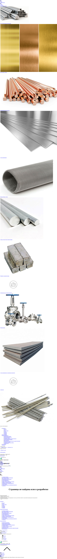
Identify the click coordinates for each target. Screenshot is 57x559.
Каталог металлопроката (4, 509)
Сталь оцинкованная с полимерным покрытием (9, 518)
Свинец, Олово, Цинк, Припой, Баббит (8, 481)
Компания (3, 428)
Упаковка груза (6, 443)
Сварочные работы (5, 525)
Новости (5, 429)
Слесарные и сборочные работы (9, 442)
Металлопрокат (4, 434)
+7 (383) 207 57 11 (10, 447)
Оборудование (6, 430)
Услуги (4, 537)
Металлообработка (5, 435)
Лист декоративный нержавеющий (7, 477)
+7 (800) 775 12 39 (4, 447)
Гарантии (5, 432)
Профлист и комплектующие (6, 482)
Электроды (4, 485)
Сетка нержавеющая (5, 480)
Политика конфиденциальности (5, 544)
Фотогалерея (4, 444)
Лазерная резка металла (7, 436)
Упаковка (3, 507)
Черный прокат (4, 484)
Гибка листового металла (8, 437)
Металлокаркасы (6, 440)
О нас (3, 503)
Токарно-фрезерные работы (8, 439)
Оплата (5, 431)
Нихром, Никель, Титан (5, 514)
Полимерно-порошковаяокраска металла (10, 438)
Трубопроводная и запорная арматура (8, 483)
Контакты (4, 538)
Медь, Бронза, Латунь (5, 478)
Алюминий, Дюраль (5, 510)
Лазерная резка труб (5, 527)
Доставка (5, 433)
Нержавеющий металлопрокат (6, 479)
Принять (2, 558)
